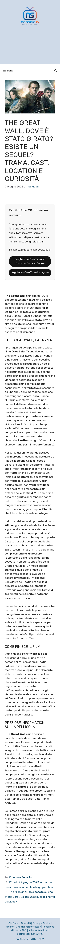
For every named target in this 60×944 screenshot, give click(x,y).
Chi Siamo (13, 923)
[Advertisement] (30, 48)
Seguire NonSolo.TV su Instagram (30, 272)
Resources (48, 926)
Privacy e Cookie (41, 923)
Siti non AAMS (36, 930)
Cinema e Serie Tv (20, 877)
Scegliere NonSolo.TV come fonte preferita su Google (30, 261)
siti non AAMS (19, 930)
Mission (10, 926)
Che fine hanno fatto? (28, 926)
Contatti (26, 923)
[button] (55, 70)
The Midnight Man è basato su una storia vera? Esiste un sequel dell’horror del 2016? (30, 896)
